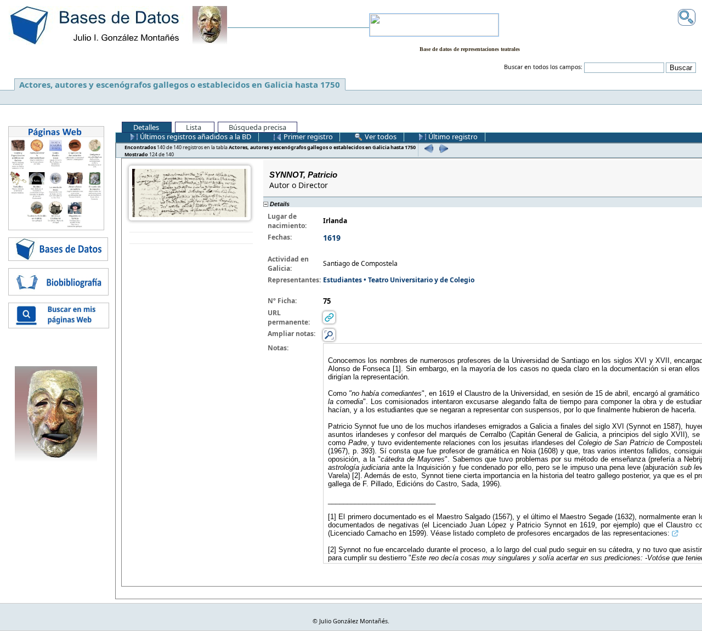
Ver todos (380, 136)
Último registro (452, 136)
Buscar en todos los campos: (543, 67)
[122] (427, 148)
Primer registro (307, 136)
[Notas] (329, 334)
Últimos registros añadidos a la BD (194, 136)
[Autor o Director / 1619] (190, 192)
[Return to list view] (191, 238)
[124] (442, 148)
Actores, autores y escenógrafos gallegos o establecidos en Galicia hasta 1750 (179, 84)
